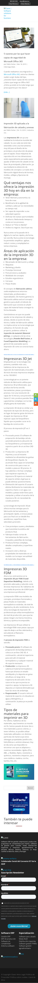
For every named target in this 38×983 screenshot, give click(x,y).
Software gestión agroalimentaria (25, 947)
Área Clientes (25, 4)
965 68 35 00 (14, 1)
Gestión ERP (5, 936)
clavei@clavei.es (24, 1)
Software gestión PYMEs (28, 943)
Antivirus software (7, 946)
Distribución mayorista (27, 941)
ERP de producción (8, 939)
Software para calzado (27, 936)
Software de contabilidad (6, 942)
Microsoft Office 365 (12, 74)
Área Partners (13, 4)
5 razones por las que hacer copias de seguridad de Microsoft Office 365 (17, 57)
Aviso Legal (21, 974)
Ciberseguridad (9, 67)
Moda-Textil (23, 939)
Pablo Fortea (11, 64)
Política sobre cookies (19, 977)
